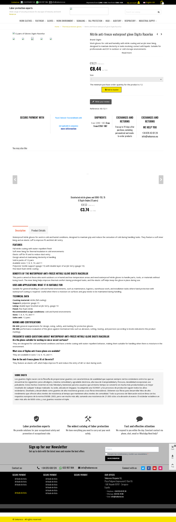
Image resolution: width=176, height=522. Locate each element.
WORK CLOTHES (25, 20)
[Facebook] (149, 468)
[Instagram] (160, 468)
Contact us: (15, 2)
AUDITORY (117, 20)
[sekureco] (89, 11)
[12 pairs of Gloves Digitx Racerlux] (29, 33)
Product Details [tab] (38, 230)
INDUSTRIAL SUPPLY (147, 20)
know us (12, 14)
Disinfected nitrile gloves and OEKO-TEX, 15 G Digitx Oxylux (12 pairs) (88, 199)
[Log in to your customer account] (138, 2)
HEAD (108, 20)
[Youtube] (155, 468)
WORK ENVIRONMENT (64, 20)
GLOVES (50, 20)
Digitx (98, 39)
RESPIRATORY (130, 20)
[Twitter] (143, 468)
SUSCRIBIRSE (113, 458)
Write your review (102, 102)
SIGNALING (81, 20)
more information (68, 128)
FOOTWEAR (39, 20)
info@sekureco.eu (58, 2)
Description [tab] (20, 230)
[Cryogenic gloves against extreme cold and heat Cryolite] (161, 34)
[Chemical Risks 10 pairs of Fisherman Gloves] (157, 34)
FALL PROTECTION (95, 20)
